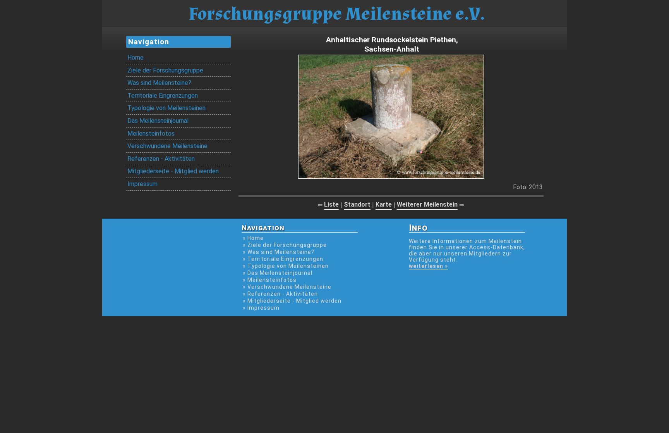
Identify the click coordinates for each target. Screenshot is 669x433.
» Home (253, 238)
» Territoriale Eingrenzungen (283, 259)
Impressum (142, 184)
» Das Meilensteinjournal (277, 273)
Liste (331, 204)
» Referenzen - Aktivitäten (280, 294)
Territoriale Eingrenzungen (162, 95)
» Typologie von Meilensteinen (286, 266)
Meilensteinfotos (151, 133)
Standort (357, 204)
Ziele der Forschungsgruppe (165, 70)
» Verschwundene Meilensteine (287, 287)
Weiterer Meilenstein (427, 204)
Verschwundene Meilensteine (167, 146)
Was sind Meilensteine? (159, 82)
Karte (384, 204)
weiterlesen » (428, 266)
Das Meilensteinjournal (158, 120)
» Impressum (261, 308)
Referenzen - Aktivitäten (161, 158)
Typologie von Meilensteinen (166, 108)
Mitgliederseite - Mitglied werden (173, 171)
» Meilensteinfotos (270, 280)
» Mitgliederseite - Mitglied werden (292, 301)
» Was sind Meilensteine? (278, 252)
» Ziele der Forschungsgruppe (285, 245)
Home (135, 57)
